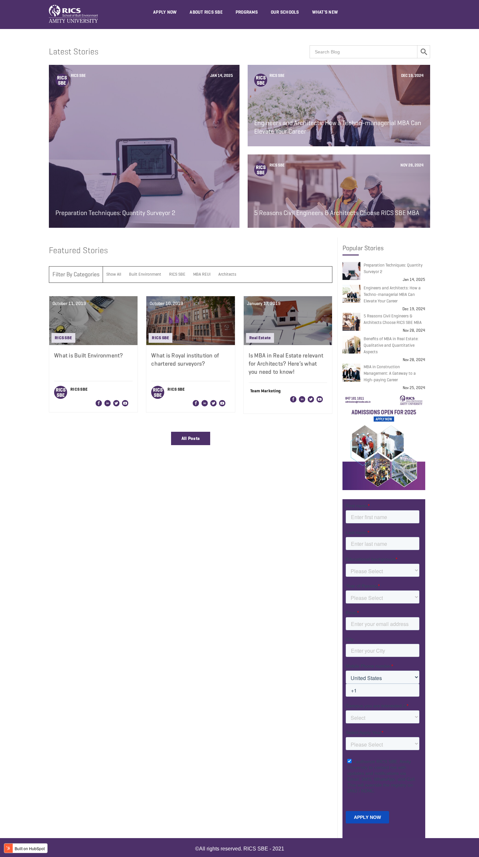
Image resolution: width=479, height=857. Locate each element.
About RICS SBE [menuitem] (206, 12)
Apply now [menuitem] (165, 12)
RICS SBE (78, 75)
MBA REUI (201, 274)
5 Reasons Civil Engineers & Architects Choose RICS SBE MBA (393, 319)
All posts (190, 438)
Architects (227, 274)
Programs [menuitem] (247, 12)
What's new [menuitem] (325, 12)
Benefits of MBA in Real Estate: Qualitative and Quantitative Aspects (391, 345)
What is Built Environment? (88, 355)
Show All (113, 274)
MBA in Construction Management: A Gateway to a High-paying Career (390, 373)
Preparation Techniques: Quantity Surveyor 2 (393, 268)
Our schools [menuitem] (285, 12)
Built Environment (145, 274)
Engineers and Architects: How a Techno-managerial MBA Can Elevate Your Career (392, 294)
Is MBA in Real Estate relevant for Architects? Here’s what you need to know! (286, 363)
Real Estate (260, 338)
